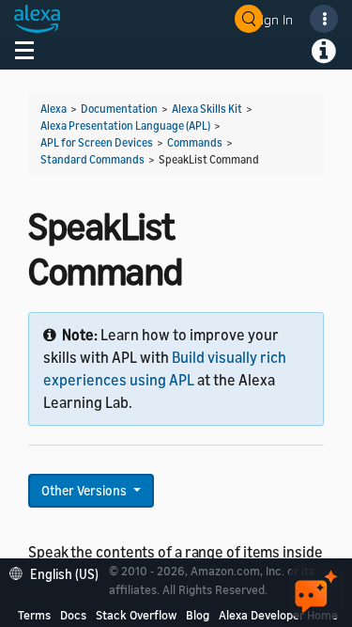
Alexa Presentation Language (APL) (125, 125)
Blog (197, 614)
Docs (73, 614)
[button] (58, 572)
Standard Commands (92, 159)
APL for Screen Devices (96, 142)
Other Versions (85, 490)
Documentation (119, 109)
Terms (34, 614)
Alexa (53, 109)
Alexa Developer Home (278, 614)
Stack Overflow (136, 614)
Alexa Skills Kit (207, 109)
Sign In (273, 19)
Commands (194, 142)
